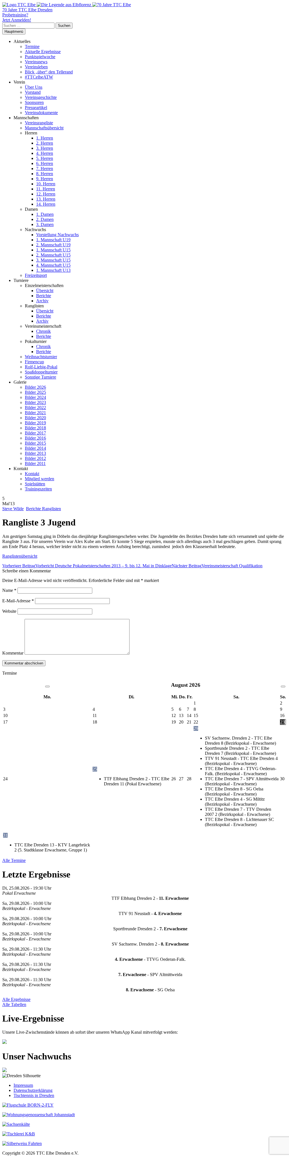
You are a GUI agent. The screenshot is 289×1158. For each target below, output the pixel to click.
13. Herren (45, 199)
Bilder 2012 (35, 458)
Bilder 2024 (35, 397)
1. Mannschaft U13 (53, 270)
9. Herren (44, 178)
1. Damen (45, 214)
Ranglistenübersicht (19, 556)
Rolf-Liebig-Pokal (41, 366)
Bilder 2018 (35, 427)
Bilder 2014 (35, 448)
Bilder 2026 (35, 387)
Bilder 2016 (35, 438)
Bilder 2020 (35, 417)
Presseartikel (36, 107)
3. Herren (44, 148)
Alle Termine (14, 860)
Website (9, 611)
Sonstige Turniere (40, 377)
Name (9, 590)
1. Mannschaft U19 (53, 239)
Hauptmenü (14, 31)
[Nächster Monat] (283, 686)
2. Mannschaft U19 (53, 244)
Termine (32, 46)
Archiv (42, 300)
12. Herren (45, 194)
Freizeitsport (36, 275)
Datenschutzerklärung (33, 1090)
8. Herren (44, 173)
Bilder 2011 (35, 463)
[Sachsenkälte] (16, 1124)
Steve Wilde (13, 508)
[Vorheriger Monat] (47, 686)
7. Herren (44, 168)
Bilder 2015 (35, 443)
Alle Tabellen (14, 1004)
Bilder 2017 (35, 433)
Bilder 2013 (35, 453)
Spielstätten (35, 483)
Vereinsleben (36, 66)
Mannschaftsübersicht (44, 127)
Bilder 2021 (35, 412)
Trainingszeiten (38, 488)
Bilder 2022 (35, 407)
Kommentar (12, 653)
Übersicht (44, 290)
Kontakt (32, 473)
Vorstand (33, 92)
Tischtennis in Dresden (34, 1095)
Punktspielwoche (40, 56)
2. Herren (44, 143)
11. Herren (45, 188)
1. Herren (44, 138)
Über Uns (33, 87)
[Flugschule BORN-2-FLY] (28, 1105)
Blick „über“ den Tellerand (49, 71)
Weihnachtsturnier (41, 356)
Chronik (43, 331)
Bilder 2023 (35, 402)
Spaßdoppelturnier (41, 372)
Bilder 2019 (35, 422)
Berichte (43, 295)
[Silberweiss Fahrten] (22, 1143)
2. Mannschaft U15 (53, 255)
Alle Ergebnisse (16, 999)
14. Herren (45, 204)
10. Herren (45, 183)
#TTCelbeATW (39, 77)
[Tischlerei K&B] (18, 1133)
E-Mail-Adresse (18, 600)
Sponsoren (34, 102)
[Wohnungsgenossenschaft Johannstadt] (38, 1114)
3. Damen (45, 224)
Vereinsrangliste (39, 122)
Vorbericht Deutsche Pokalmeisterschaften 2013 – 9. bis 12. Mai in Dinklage (87, 565)
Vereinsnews (36, 61)
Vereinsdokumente (41, 112)
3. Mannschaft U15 (53, 260)
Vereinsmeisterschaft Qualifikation (217, 565)
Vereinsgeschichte (41, 97)
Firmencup (34, 361)
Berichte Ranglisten (43, 508)
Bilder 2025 (35, 392)
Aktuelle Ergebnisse (43, 51)
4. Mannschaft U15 (53, 265)
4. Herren (44, 153)
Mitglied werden (39, 478)
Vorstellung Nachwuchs (57, 234)
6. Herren (44, 163)
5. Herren (44, 158)
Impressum (23, 1085)
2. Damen (45, 219)
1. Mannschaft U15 (53, 249)
